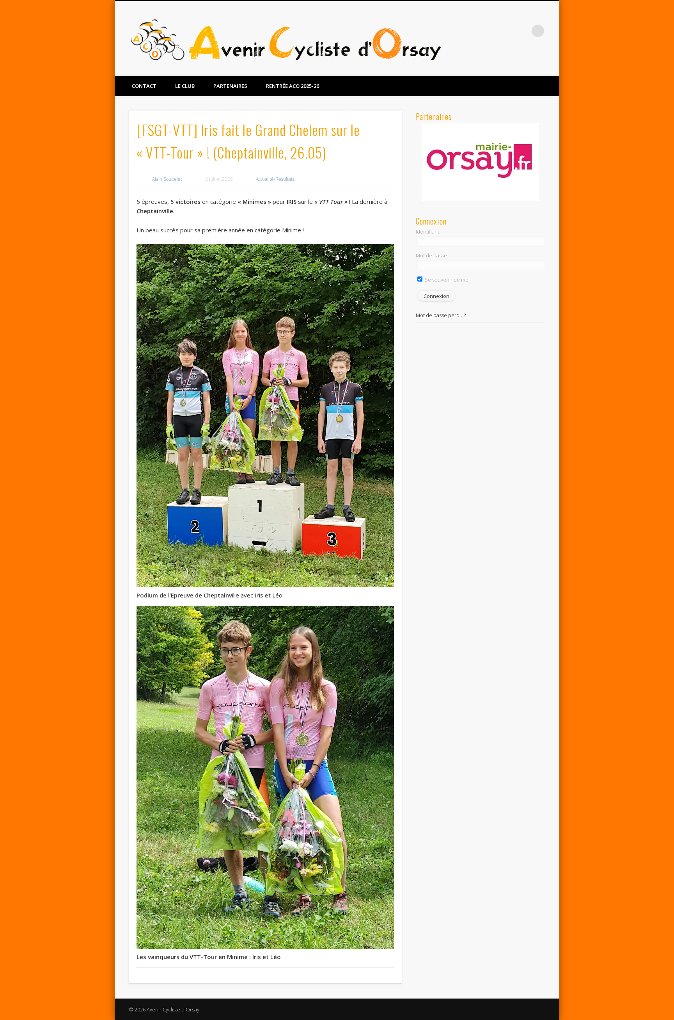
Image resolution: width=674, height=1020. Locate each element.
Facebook (506, 31)
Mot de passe (431, 255)
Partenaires (230, 85)
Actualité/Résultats (275, 179)
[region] (480, 162)
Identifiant (427, 231)
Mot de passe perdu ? (441, 315)
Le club (185, 85)
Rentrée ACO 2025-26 (292, 85)
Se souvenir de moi (447, 279)
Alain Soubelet (167, 179)
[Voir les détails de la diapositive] (480, 161)
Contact (144, 85)
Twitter (522, 31)
